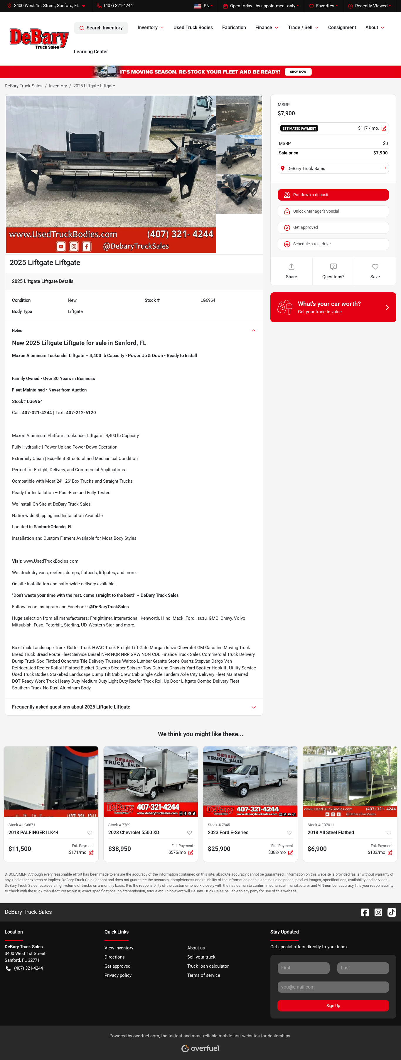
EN (207, 6)
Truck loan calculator (208, 966)
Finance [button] (263, 27)
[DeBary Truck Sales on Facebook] (362, 912)
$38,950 (119, 848)
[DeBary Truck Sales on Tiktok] (389, 912)
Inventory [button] (148, 27)
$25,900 (219, 848)
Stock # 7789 (119, 825)
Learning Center (91, 51)
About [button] (371, 27)
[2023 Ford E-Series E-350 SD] (250, 781)
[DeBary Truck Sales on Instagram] (376, 912)
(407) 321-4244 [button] (118, 5)
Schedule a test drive (312, 243)
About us (196, 948)
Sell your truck (201, 957)
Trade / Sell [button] (300, 27)
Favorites (325, 6)
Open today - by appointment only (262, 6)
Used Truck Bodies (193, 27)
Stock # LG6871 (22, 825)
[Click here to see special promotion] (200, 71)
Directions (115, 957)
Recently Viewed (371, 6)
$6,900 (317, 848)
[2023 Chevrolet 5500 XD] (151, 781)
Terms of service (203, 975)
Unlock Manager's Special (316, 211)
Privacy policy (118, 975)
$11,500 (20, 848)
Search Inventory (105, 28)
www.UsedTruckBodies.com (50, 561)
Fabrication (234, 27)
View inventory (119, 948)
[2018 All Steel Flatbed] (350, 781)
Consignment (342, 27)
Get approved (305, 227)
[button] (48, 5)
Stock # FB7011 (321, 825)
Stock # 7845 (219, 825)
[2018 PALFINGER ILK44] (51, 781)
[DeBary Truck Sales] (39, 38)
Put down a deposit (310, 194)
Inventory (58, 86)
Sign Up (333, 1005)
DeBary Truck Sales (24, 86)
